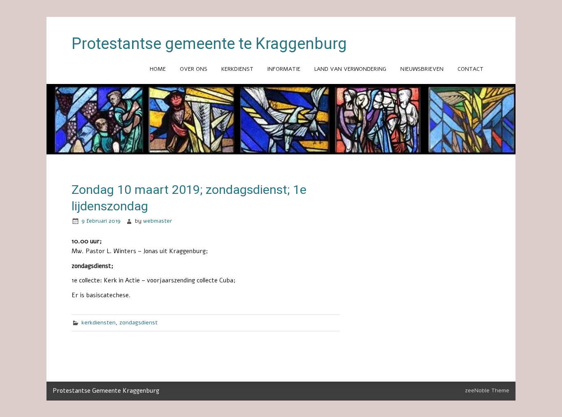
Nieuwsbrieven (422, 69)
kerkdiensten (98, 322)
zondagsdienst (138, 322)
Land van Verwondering (350, 69)
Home (158, 69)
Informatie (283, 69)
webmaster (157, 221)
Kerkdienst (237, 69)
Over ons (193, 69)
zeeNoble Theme (487, 390)
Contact (470, 69)
